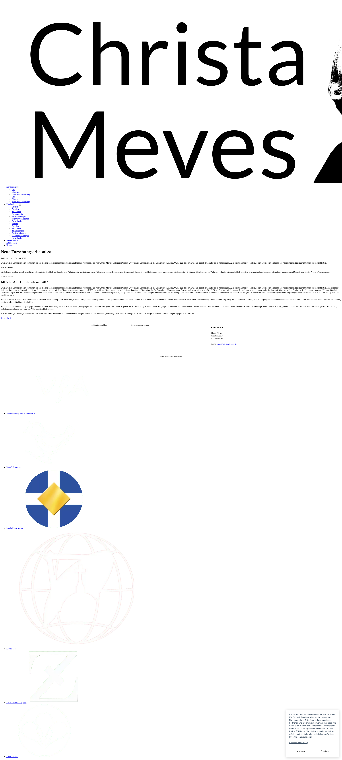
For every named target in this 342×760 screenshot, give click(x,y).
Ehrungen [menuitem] (16, 192)
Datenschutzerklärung (140, 325)
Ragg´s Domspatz (14, 467)
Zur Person (11, 187)
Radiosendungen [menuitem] (19, 216)
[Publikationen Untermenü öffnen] (20, 204)
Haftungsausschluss (99, 325)
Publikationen (12, 204)
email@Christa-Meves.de (226, 344)
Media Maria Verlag (15, 528)
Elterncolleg (11, 243)
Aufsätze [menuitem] (15, 209)
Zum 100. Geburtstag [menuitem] (21, 194)
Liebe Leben (12, 756)
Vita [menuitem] (13, 189)
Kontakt (9, 245)
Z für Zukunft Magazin (16, 703)
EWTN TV (11, 649)
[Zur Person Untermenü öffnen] (17, 187)
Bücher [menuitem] (15, 207)
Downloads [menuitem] (17, 221)
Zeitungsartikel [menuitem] (18, 214)
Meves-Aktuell (12, 240)
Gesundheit (6, 318)
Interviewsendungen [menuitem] (20, 219)
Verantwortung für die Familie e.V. (21, 413)
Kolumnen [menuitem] (16, 211)
